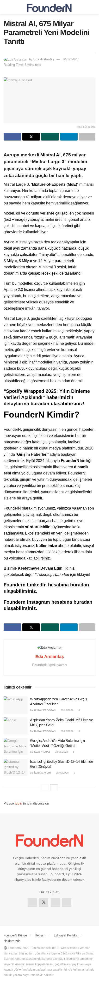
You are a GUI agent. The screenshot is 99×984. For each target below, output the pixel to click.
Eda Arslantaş (43, 59)
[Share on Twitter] (31, 137)
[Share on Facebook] (12, 137)
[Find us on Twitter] (43, 902)
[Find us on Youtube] (66, 902)
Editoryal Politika (65, 935)
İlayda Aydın (42, 772)
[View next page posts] (53, 787)
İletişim (40, 935)
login (18, 803)
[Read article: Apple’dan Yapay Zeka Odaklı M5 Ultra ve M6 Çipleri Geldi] (16, 726)
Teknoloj (44, 574)
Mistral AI (50, 154)
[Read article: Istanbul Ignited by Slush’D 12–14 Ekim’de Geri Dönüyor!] (16, 767)
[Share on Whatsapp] (50, 137)
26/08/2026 (67, 710)
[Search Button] (93, 7)
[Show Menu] (6, 7)
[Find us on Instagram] (55, 902)
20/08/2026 (62, 772)
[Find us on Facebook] (32, 902)
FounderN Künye (15, 935)
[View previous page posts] (45, 787)
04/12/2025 (70, 59)
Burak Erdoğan (45, 710)
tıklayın (83, 574)
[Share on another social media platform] (87, 137)
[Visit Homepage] (49, 7)
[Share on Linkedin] (69, 137)
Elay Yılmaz (42, 751)
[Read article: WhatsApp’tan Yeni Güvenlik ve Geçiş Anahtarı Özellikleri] (16, 705)
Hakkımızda (12, 941)
